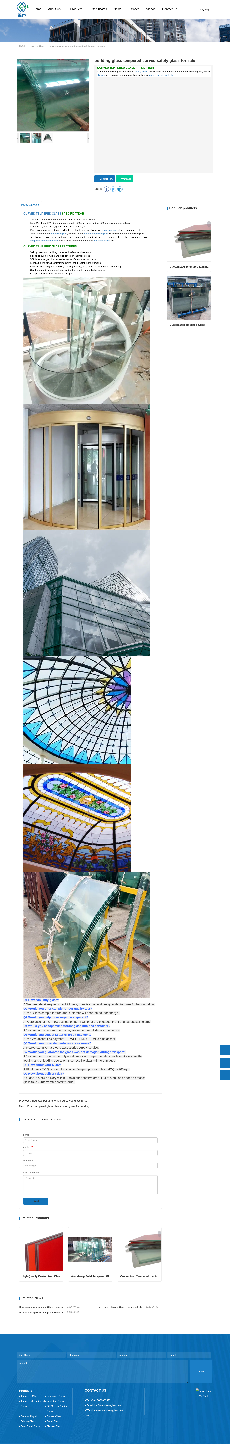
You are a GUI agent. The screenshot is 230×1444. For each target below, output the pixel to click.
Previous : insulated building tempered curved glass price (53, 1100)
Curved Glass (38, 46)
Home (37, 9)
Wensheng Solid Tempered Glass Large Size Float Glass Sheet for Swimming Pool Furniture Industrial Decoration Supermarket (91, 1276)
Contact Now (105, 178)
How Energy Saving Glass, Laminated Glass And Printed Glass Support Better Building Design (121, 1307)
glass (64, 233)
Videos (150, 9)
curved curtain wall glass (162, 75)
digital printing (108, 230)
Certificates (99, 9)
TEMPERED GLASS (48, 213)
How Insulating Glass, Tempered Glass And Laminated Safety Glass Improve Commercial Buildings (43, 1312)
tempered (56, 233)
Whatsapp (125, 178)
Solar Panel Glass (30, 1426)
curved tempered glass (96, 233)
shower (101, 75)
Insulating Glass (55, 1401)
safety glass (141, 71)
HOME (22, 46)
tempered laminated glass (44, 240)
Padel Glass (53, 1421)
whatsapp (28, 1160)
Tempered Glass (29, 1396)
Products (25, 1390)
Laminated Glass (56, 1396)
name (26, 1134)
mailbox (27, 1147)
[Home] (23, 9)
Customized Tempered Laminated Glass (140, 1276)
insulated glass (102, 240)
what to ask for (31, 1172)
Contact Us (169, 9)
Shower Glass (54, 1426)
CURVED (29, 213)
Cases (135, 9)
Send (36, 1201)
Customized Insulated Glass (187, 324)
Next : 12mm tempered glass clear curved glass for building (54, 1106)
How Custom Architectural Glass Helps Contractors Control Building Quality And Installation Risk (43, 1307)
